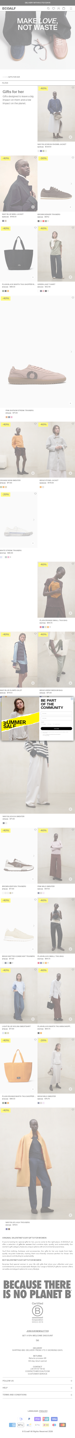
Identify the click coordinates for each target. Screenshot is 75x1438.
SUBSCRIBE (56, 728)
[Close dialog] (72, 699)
